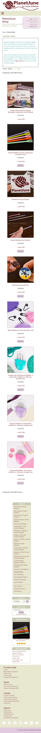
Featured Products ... (20, 588)
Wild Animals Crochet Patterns (20, 512)
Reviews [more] (21, 619)
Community (7, 673)
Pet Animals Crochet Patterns (20, 507)
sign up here (19, 61)
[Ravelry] (31, 723)
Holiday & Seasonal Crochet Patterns (20, 536)
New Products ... (19, 586)
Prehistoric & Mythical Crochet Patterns (20, 531)
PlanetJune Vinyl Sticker (20, 199)
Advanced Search (21, 614)
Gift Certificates (19, 574)
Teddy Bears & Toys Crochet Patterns (20, 527)
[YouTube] (26, 723)
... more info (20, 119)
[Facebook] (15, 723)
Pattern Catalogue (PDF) (11, 688)
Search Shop (21, 607)
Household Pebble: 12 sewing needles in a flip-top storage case (21, 471)
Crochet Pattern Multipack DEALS (19, 561)
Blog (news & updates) (11, 672)
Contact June (16, 658)
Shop (4, 32)
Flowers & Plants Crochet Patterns (22, 540)
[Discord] (37, 723)
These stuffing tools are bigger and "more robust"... (21, 640)
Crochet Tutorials (9, 695)
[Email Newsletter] (4, 723)
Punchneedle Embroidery (12, 701)
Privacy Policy (8, 716)
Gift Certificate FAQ (18, 660)
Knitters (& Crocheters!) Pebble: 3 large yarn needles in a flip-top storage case (20, 376)
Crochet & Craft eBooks (21, 569)
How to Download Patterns (19, 651)
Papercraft (7, 703)
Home (6, 670)
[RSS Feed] (9, 723)
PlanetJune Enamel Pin (20, 285)
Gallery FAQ (16, 661)
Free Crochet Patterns (10, 697)
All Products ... (18, 591)
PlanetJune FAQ (8, 714)
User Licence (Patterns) (11, 686)
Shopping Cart (33, 26)
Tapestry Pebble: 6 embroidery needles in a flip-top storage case (21, 424)
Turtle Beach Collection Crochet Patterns (21, 548)
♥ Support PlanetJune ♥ (11, 677)
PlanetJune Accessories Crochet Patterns (21, 557)
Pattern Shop (8, 684)
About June (7, 710)
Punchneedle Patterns (20, 577)
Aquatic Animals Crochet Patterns (21, 520)
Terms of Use (16, 656)
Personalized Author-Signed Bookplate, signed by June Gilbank (20, 111)
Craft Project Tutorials (10, 699)
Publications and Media (11, 718)
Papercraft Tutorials (20, 579)
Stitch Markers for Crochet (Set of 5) (20, 330)
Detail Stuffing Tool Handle (20, 240)
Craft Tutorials (18, 582)
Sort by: (5, 69)
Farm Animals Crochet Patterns (21, 516)
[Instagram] (20, 723)
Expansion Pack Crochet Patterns (21, 553)
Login (31, 19)
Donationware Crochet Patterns (20, 566)
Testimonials (8, 712)
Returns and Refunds (18, 654)
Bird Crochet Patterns (20, 524)
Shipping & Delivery (18, 653)
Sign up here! (34, 24)
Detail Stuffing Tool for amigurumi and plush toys (20, 153)
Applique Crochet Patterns (19, 544)
